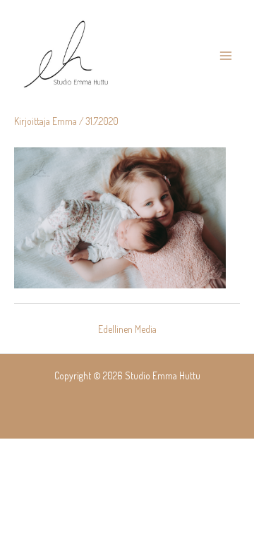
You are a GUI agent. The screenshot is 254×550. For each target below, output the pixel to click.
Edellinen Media (127, 329)
